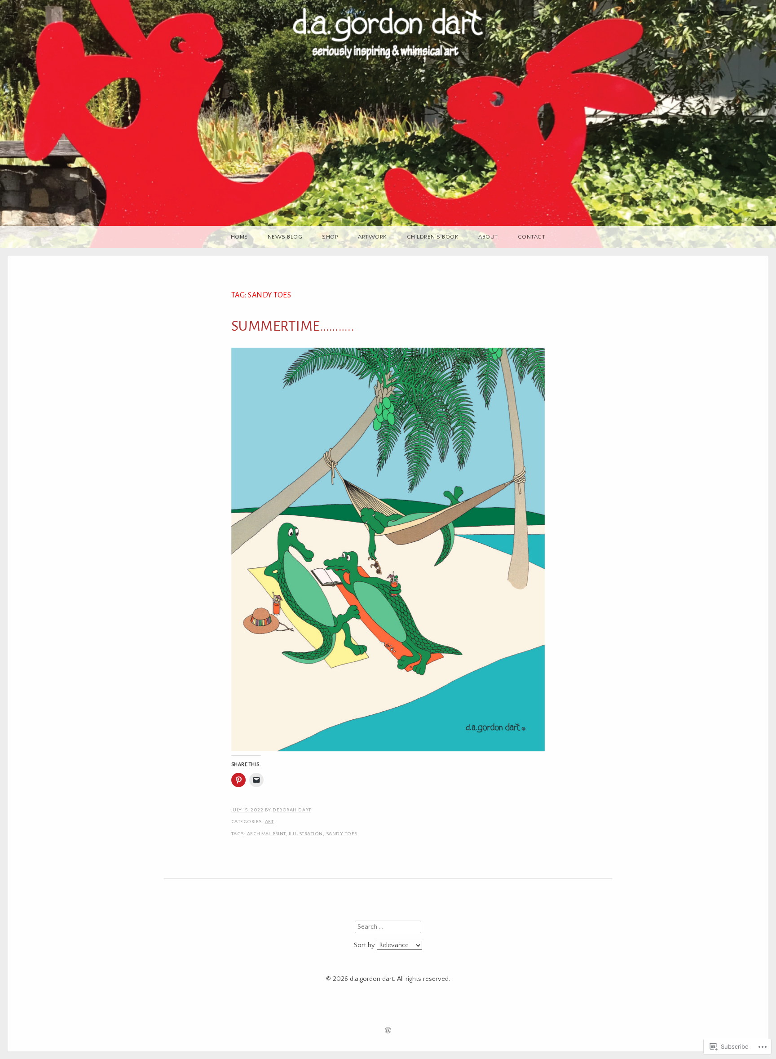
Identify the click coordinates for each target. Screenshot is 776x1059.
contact (532, 237)
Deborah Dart (292, 810)
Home (239, 237)
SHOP (330, 237)
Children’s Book (433, 237)
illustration (306, 834)
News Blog (285, 237)
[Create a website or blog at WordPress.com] (388, 1031)
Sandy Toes (341, 834)
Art (269, 821)
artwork (372, 237)
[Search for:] (388, 927)
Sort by (365, 945)
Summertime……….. (293, 326)
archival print (266, 834)
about (488, 237)
